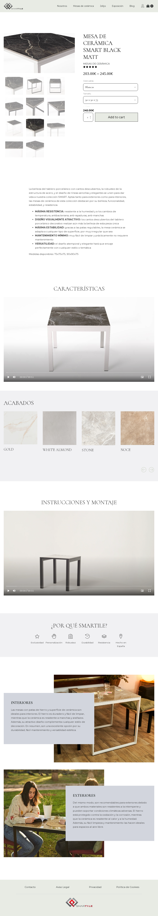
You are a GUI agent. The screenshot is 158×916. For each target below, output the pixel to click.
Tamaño (87, 93)
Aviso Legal (62, 887)
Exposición (117, 6)
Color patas (88, 81)
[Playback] (8, 377)
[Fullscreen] (149, 377)
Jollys (103, 6)
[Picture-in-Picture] (142, 377)
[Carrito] (150, 6)
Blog (132, 6)
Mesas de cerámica (83, 6)
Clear (87, 106)
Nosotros (62, 6)
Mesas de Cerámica (96, 63)
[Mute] (14, 377)
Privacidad (95, 887)
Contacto (30, 887)
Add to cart (116, 117)
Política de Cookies (127, 887)
